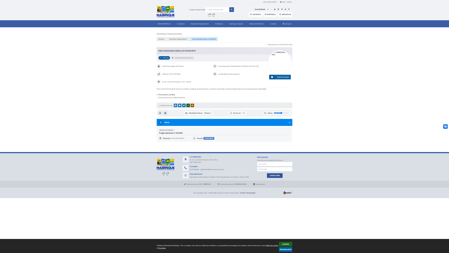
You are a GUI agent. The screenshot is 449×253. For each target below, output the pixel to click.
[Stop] (165, 113)
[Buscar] (231, 9)
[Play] (160, 113)
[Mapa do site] (285, 9)
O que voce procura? (197, 10)
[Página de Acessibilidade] (288, 9)
